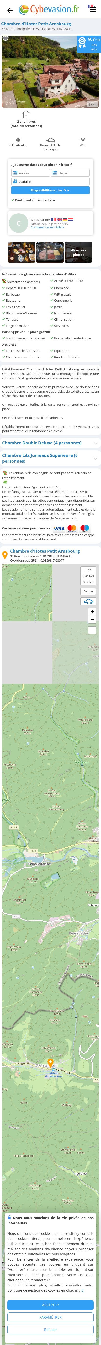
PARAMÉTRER (50, 1317)
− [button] (92, 619)
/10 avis (94, 43)
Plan (88, 569)
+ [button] (92, 612)
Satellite (88, 582)
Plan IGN (88, 576)
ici (82, 1290)
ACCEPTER (50, 1304)
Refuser (50, 1329)
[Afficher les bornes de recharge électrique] (88, 601)
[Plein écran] (92, 630)
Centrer (88, 591)
